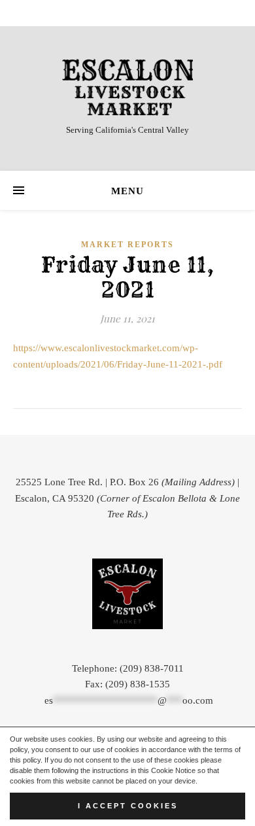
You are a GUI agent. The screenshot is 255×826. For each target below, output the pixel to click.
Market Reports (127, 244)
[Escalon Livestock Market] (127, 87)
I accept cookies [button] (128, 806)
